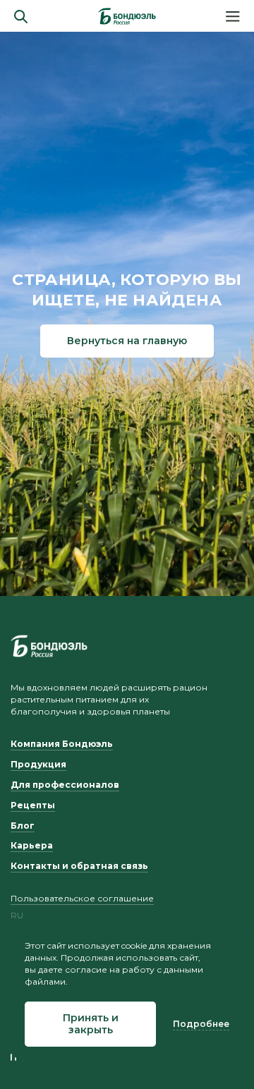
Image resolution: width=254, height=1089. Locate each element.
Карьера (32, 845)
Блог (23, 825)
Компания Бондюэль (62, 743)
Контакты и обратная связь (79, 865)
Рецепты (33, 805)
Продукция (38, 764)
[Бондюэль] (49, 646)
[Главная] (127, 16)
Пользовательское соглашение (82, 898)
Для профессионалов (65, 784)
